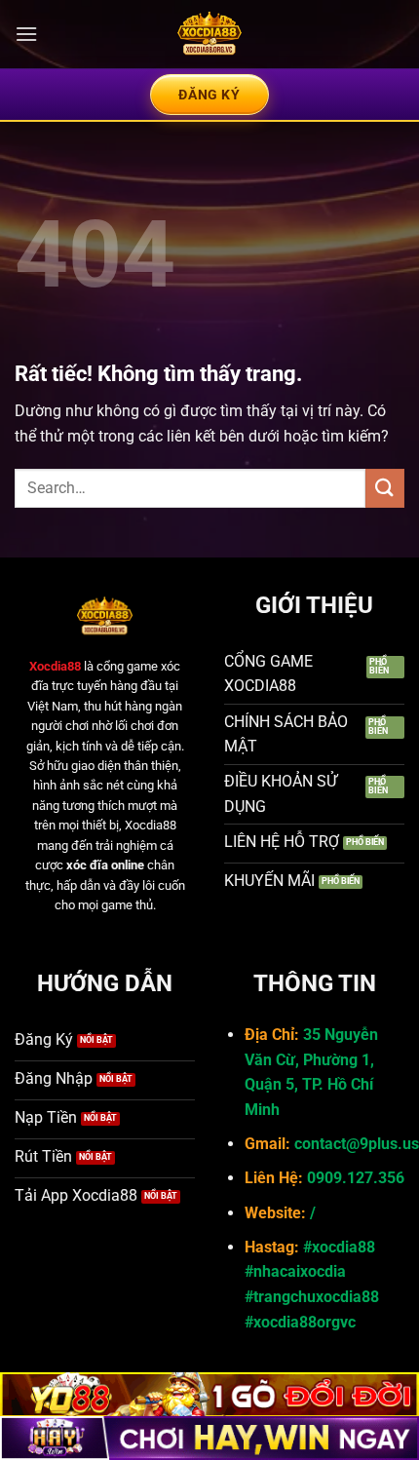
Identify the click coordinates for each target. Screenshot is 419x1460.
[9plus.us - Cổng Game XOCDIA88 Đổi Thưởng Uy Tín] (209, 34)
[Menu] (26, 34)
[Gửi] (384, 488)
